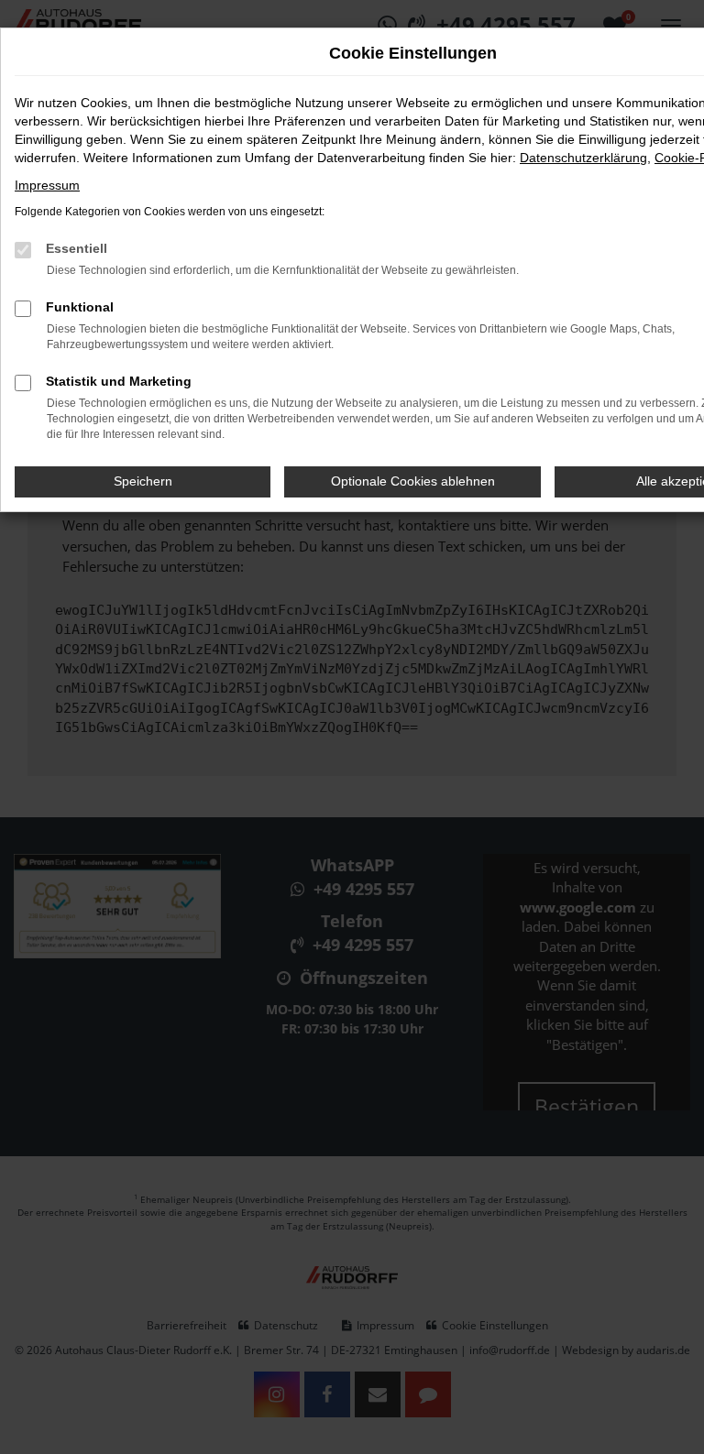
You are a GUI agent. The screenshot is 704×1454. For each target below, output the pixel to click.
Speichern (143, 481)
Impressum (47, 185)
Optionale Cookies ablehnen (413, 481)
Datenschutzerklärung (583, 157)
